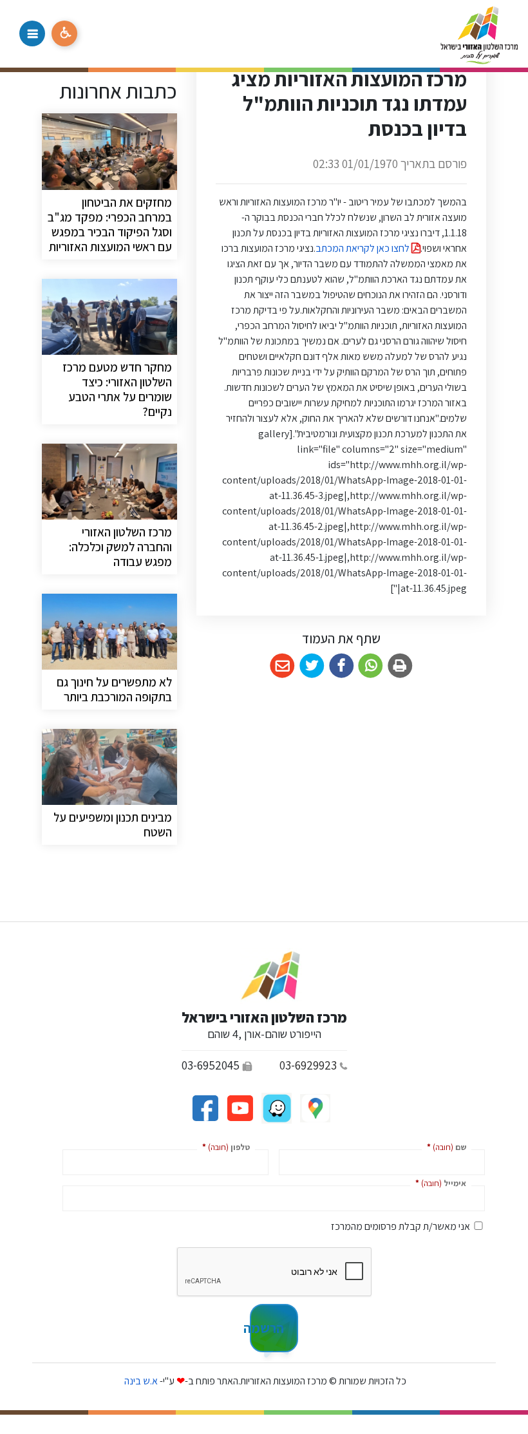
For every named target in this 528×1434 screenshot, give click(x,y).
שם (444, 1146)
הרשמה (267, 1328)
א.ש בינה (140, 1381)
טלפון (223, 1146)
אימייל (438, 1182)
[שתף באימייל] (282, 666)
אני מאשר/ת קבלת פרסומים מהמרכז (400, 1226)
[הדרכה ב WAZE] (275, 1107)
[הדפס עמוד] (400, 666)
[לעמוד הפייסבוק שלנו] (205, 1107)
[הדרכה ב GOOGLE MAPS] (314, 1107)
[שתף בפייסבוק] (341, 666)
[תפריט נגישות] (64, 33)
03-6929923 (308, 1065)
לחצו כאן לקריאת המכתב (363, 248)
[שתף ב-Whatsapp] (370, 666)
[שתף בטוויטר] (312, 666)
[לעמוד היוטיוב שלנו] (239, 1107)
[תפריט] (32, 33)
